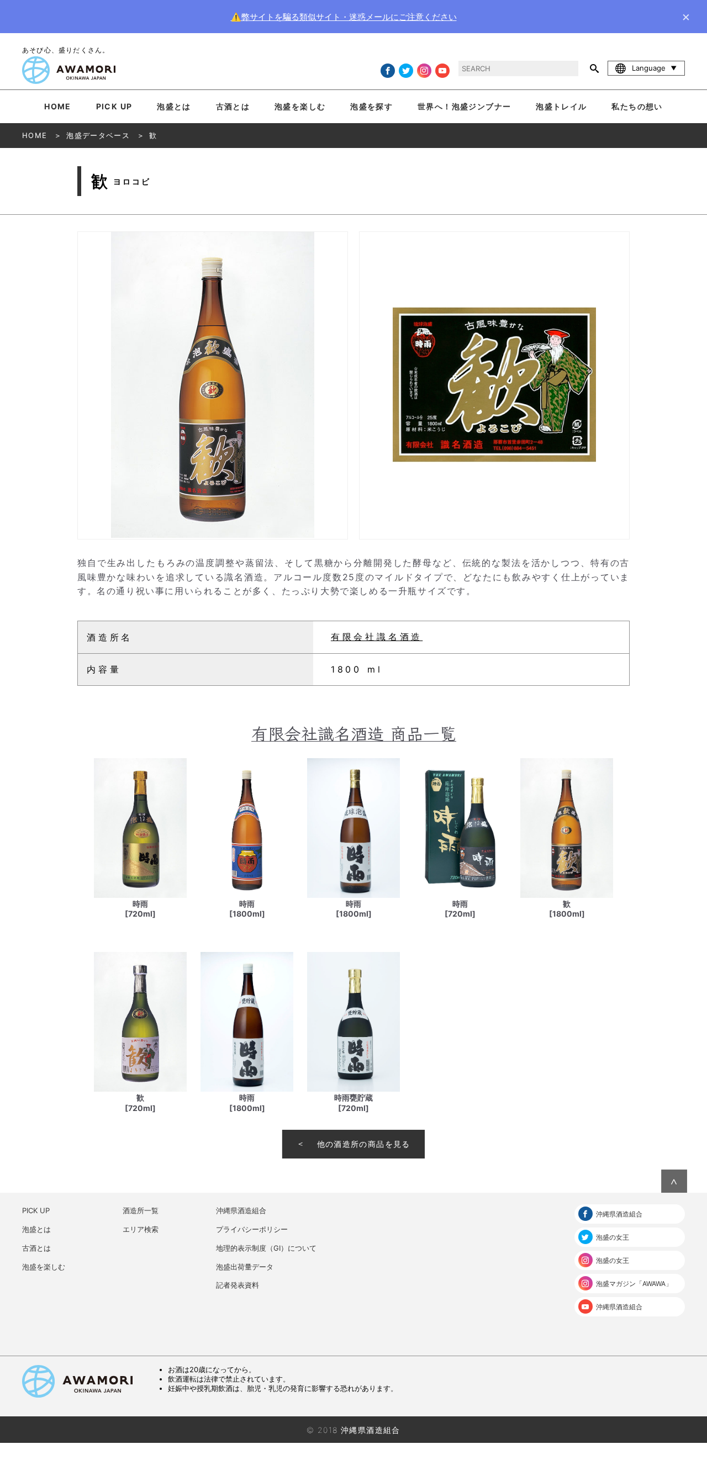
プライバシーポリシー (252, 1229)
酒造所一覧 (141, 1210)
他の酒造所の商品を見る (363, 1144)
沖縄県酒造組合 (241, 1210)
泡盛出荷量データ (244, 1266)
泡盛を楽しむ (300, 106)
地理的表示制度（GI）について (266, 1248)
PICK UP (114, 106)
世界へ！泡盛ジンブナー (464, 106)
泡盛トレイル (561, 106)
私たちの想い (636, 106)
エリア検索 (141, 1229)
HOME (57, 106)
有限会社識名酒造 (377, 636)
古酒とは (233, 106)
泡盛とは (174, 106)
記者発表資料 (237, 1285)
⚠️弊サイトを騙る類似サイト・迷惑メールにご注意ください (344, 17)
